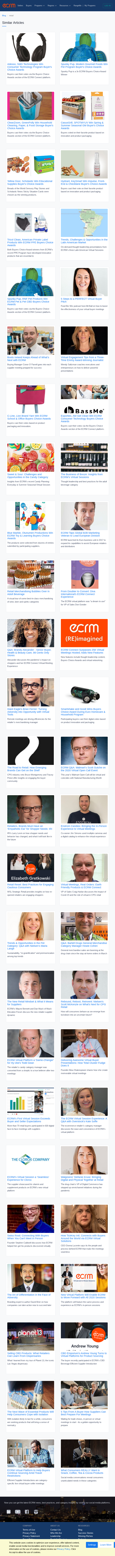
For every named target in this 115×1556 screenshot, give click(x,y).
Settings (92, 1545)
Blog (4, 15)
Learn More (105, 1545)
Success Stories (85, 1533)
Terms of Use (29, 1530)
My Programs (90, 6)
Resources (64, 6)
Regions (51, 6)
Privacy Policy (29, 1533)
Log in (107, 6)
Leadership (55, 1536)
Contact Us (55, 1530)
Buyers (29, 6)
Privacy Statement (31, 1536)
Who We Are (56, 1533)
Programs (38, 6)
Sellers (20, 6)
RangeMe (77, 6)
